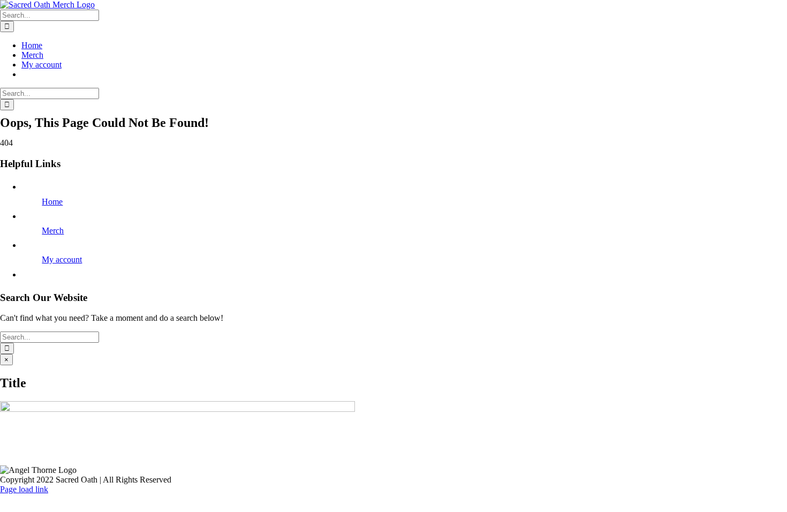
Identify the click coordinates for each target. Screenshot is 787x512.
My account (62, 259)
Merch (53, 230)
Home (52, 201)
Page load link (24, 489)
